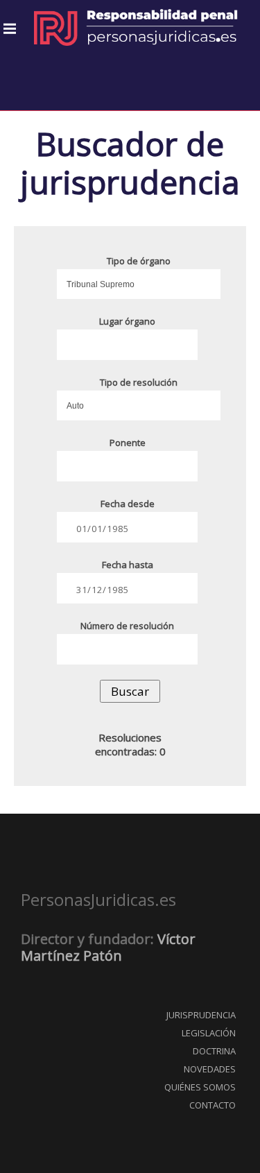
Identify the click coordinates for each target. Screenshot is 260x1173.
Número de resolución (127, 625)
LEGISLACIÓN (209, 1033)
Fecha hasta (127, 564)
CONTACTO (212, 1105)
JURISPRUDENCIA (201, 1015)
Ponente (128, 442)
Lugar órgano (127, 321)
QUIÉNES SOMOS (200, 1087)
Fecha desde (128, 503)
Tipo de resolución (138, 382)
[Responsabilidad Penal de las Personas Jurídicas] (135, 28)
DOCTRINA (214, 1051)
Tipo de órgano (139, 261)
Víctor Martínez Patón (108, 947)
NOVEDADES (210, 1069)
